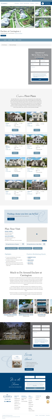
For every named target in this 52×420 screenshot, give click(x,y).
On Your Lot (21, 3)
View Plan (15, 175)
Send (41, 345)
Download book (29, 369)
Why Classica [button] (32, 3)
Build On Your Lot (17, 403)
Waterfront (16, 405)
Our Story (30, 398)
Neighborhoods (17, 398)
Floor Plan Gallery (17, 407)
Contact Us (37, 397)
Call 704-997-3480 (37, 248)
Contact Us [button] (36, 3)
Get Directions (3, 35)
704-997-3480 (40, 58)
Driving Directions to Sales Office (34, 244)
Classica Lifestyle (31, 410)
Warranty (37, 399)
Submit (40, 79)
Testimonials (31, 406)
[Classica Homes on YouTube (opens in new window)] (7, 401)
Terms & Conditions (42, 415)
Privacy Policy (48, 415)
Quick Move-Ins (17, 400)
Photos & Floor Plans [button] (26, 3)
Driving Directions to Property (12, 244)
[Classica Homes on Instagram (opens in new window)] (6, 401)
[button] (3, 17)
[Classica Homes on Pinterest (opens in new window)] (9, 401)
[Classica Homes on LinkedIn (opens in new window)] (10, 401)
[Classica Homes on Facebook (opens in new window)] (4, 401)
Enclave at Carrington (18, 33)
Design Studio (31, 404)
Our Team (30, 400)
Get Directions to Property (11, 248)
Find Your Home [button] (17, 3)
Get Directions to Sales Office (25, 248)
